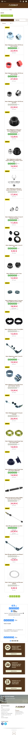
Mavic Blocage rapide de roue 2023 (14, 526)
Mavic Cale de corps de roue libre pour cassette (14, 583)
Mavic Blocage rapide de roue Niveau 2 (14, 554)
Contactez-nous (4, 712)
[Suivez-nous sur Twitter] (5, 724)
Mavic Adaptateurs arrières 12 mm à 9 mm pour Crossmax (14, 217)
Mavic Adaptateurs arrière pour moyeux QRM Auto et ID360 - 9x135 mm (14, 160)
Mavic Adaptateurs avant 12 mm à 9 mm (14, 246)
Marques (7, 9)
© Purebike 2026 (14, 730)
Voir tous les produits (6, 15)
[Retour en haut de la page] (14, 733)
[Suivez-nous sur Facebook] (2, 724)
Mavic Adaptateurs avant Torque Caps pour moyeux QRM (14, 441)
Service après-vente (5, 710)
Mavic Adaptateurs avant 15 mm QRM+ (14, 329)
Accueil (2, 9)
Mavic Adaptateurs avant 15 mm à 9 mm (14, 357)
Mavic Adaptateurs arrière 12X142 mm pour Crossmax (14, 45)
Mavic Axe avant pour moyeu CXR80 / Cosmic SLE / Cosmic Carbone (14, 498)
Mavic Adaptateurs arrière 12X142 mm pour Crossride (14, 73)
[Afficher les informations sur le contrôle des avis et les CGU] (23, 613)
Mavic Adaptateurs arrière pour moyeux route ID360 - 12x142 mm (14, 189)
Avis (18, 48)
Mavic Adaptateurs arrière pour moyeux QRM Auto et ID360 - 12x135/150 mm (14, 131)
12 (18, 596)
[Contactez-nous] (21, 722)
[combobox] (20, 20)
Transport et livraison (5, 709)
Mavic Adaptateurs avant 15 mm (14, 273)
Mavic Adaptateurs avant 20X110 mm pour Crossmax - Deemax (14, 385)
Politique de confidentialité (6, 713)
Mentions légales (4, 717)
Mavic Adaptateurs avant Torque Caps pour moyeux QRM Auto (14, 470)
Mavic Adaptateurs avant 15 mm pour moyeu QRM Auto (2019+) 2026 (14, 301)
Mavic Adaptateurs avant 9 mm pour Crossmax (14, 413)
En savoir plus (14, 653)
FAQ (2, 707)
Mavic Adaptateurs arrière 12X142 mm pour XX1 (14, 102)
